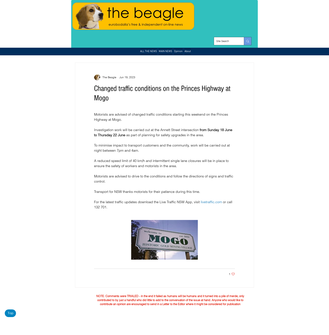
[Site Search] (247, 41)
